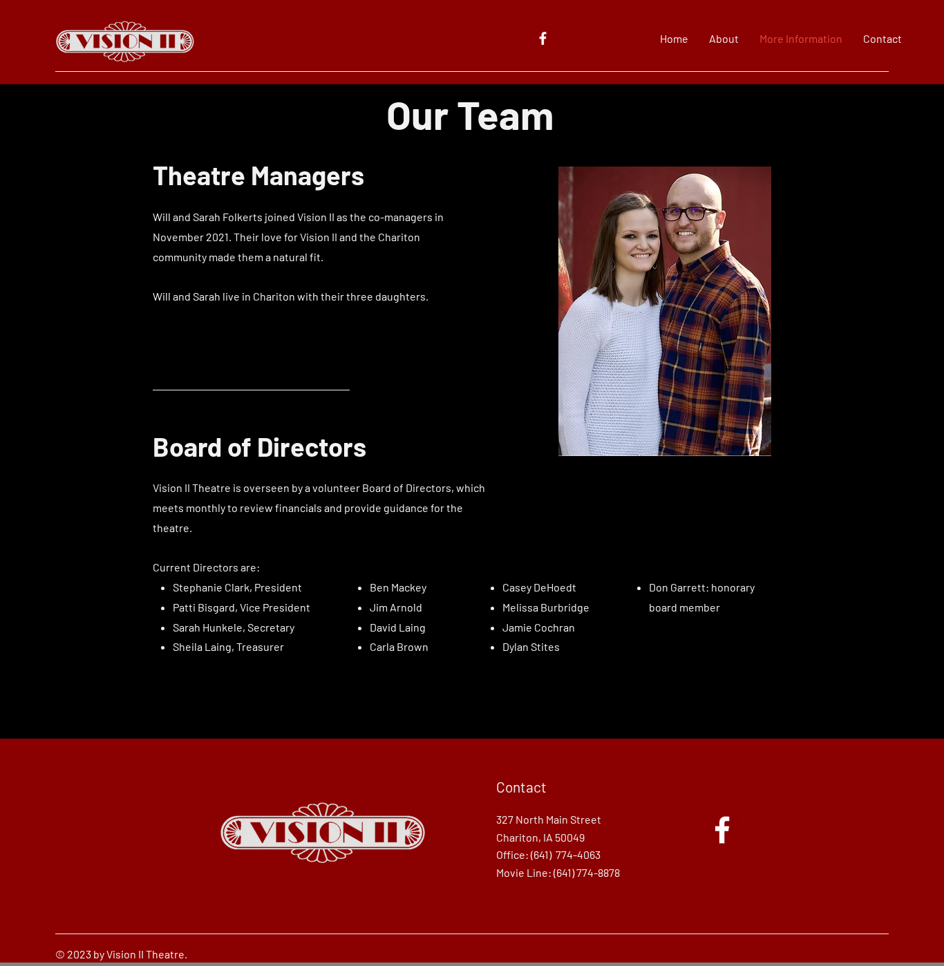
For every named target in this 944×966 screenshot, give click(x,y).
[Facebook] (542, 38)
